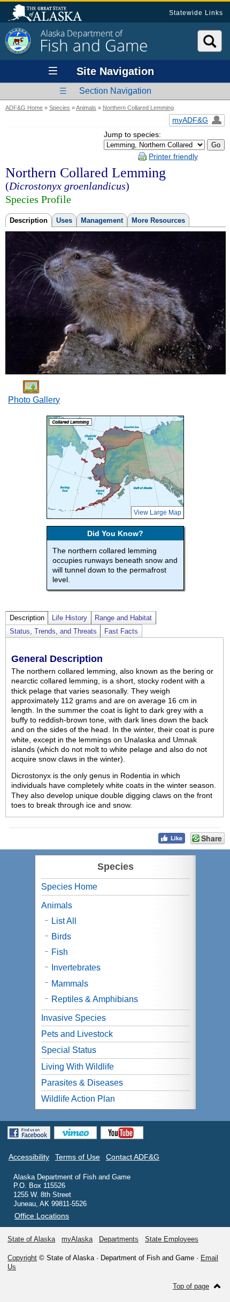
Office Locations (41, 1215)
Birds (61, 936)
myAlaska (77, 1239)
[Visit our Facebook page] (28, 1132)
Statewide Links (196, 13)
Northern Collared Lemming (138, 107)
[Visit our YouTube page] (122, 1132)
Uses (64, 220)
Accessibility (29, 1157)
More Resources (158, 220)
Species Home (69, 886)
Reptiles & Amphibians (94, 999)
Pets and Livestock (77, 1033)
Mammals (69, 983)
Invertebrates (76, 967)
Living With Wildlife (77, 1066)
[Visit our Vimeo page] (75, 1132)
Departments (119, 1239)
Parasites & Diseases (82, 1082)
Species (59, 107)
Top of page (191, 1286)
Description (29, 220)
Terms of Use (77, 1157)
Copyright (22, 1258)
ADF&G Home (24, 107)
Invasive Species (73, 1017)
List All (63, 920)
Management (102, 220)
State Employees (171, 1239)
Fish (59, 952)
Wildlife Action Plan (78, 1098)
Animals (86, 107)
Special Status (68, 1050)
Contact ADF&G (132, 1157)
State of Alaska (50, 14)
